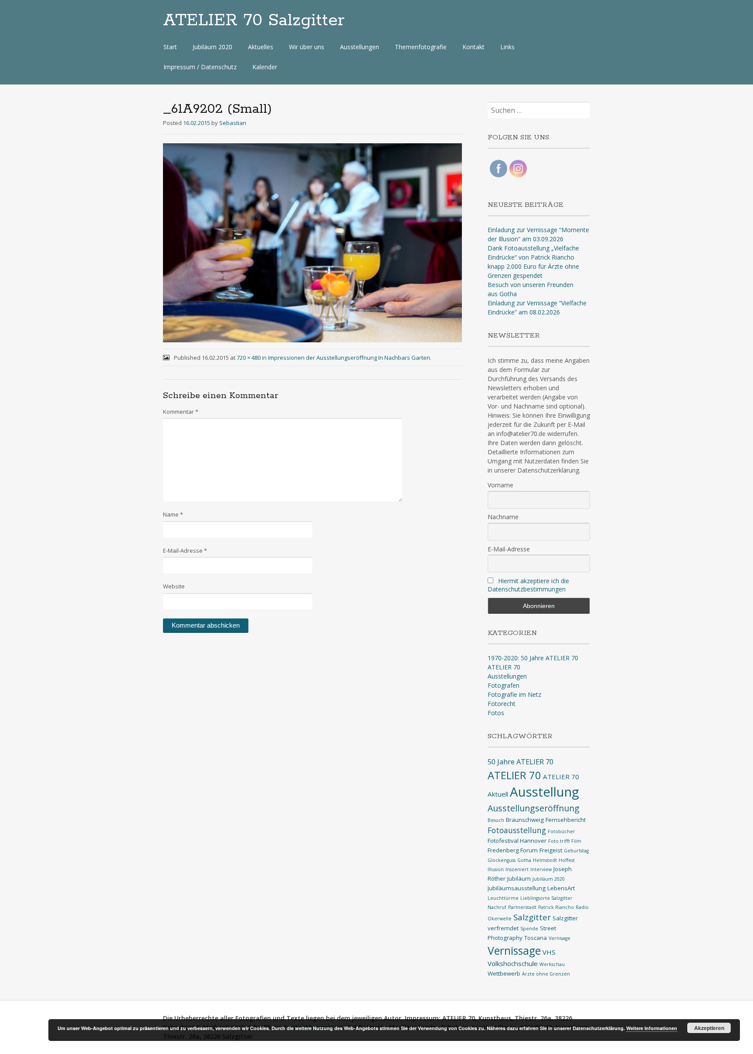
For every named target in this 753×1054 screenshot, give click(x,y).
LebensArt (561, 888)
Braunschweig (525, 820)
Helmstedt (545, 860)
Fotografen (503, 685)
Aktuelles (260, 47)
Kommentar (180, 412)
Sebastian (232, 123)
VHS (549, 952)
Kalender (264, 67)
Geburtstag (576, 851)
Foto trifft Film (564, 841)
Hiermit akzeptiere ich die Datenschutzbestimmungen (528, 585)
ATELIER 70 (504, 667)
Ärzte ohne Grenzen (546, 974)
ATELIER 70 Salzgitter (254, 20)
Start (170, 47)
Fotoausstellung (517, 830)
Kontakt (473, 47)
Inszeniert (517, 869)
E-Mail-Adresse (185, 550)
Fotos (496, 713)
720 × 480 (249, 357)
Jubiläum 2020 (212, 47)
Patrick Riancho (556, 907)
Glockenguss (502, 860)
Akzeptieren (709, 1028)
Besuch (496, 820)
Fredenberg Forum (513, 850)
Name (173, 514)
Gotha (524, 860)
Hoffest (567, 860)
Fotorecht (502, 703)
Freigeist (550, 850)
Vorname (500, 485)
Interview (541, 869)
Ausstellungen (359, 47)
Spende (529, 929)
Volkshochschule (513, 963)
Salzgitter (532, 917)
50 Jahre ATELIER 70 (520, 762)
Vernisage (559, 938)
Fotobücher (561, 831)
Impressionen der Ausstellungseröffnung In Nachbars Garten (349, 357)
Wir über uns (306, 47)
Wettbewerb (504, 973)
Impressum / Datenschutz (200, 67)
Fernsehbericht (566, 820)
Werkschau (552, 964)
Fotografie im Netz (514, 694)
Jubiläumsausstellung (517, 888)
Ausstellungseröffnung (534, 808)
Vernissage (514, 950)
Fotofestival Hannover (517, 841)
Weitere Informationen (651, 1028)
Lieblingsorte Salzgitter (546, 898)
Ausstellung (544, 792)
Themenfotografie (421, 47)
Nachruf (497, 907)
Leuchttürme (503, 898)
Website (174, 586)
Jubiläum (519, 878)
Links (507, 47)
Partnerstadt (522, 907)
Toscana (535, 938)
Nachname (503, 517)
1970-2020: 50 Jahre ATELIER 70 (533, 658)
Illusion (496, 869)
